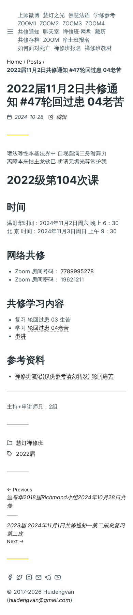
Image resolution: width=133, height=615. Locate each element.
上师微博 (29, 15)
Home (14, 61)
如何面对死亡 (34, 48)
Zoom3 (72, 23)
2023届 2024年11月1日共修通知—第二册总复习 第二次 (66, 533)
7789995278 (77, 271)
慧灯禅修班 (29, 442)
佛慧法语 (79, 15)
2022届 (25, 453)
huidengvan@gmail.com (39, 600)
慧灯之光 (54, 15)
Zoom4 (95, 23)
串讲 (20, 335)
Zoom (51, 39)
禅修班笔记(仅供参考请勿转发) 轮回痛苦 (64, 376)
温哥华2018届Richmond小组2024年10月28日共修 (66, 498)
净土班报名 (76, 39)
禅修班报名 (67, 48)
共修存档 (29, 39)
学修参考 (104, 15)
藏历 (100, 31)
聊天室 (51, 31)
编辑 (60, 117)
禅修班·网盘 (77, 31)
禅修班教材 (98, 48)
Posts (34, 61)
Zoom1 (27, 23)
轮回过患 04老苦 (48, 327)
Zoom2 (49, 23)
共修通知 (29, 31)
